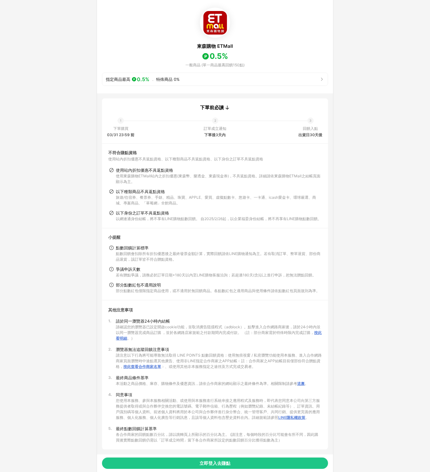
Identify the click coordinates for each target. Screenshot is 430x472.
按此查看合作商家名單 (142, 366)
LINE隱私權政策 (291, 417)
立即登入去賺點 (215, 463)
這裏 (301, 383)
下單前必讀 (212, 107)
